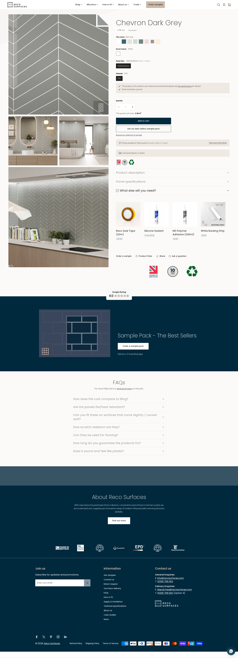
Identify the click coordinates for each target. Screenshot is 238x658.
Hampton (141, 41)
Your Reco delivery (112, 588)
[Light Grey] (129, 41)
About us (108, 610)
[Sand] (158, 41)
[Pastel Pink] (146, 41)
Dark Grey (152, 41)
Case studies (110, 615)
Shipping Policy (92, 643)
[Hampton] (141, 41)
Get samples (110, 575)
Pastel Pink (146, 41)
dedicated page (124, 388)
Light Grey (129, 41)
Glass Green (135, 41)
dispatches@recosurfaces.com (174, 589)
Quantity (119, 100)
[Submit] (87, 583)
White (118, 41)
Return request (111, 584)
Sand (158, 41)
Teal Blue (124, 41)
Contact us (109, 579)
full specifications (185, 86)
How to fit (108, 597)
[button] (229, 5)
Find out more (119, 520)
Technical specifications (115, 606)
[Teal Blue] (124, 41)
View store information (218, 143)
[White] (118, 41)
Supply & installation (113, 601)
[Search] (218, 5)
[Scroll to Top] (233, 643)
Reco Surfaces (52, 643)
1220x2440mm (123, 66)
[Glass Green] (135, 41)
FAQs (106, 593)
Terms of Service (110, 643)
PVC (119, 78)
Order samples (155, 4)
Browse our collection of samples (129, 135)
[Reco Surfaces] (17, 4)
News (106, 619)
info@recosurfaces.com (170, 578)
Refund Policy (76, 643)
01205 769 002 (165, 581)
